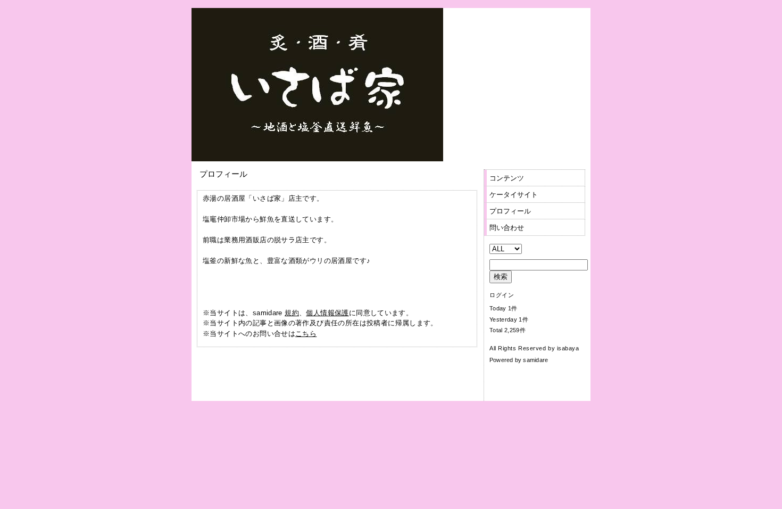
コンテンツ (506, 178)
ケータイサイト (513, 195)
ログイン (501, 295)
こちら (306, 334)
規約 (292, 313)
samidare (535, 360)
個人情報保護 (327, 313)
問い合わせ (506, 228)
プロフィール (510, 211)
